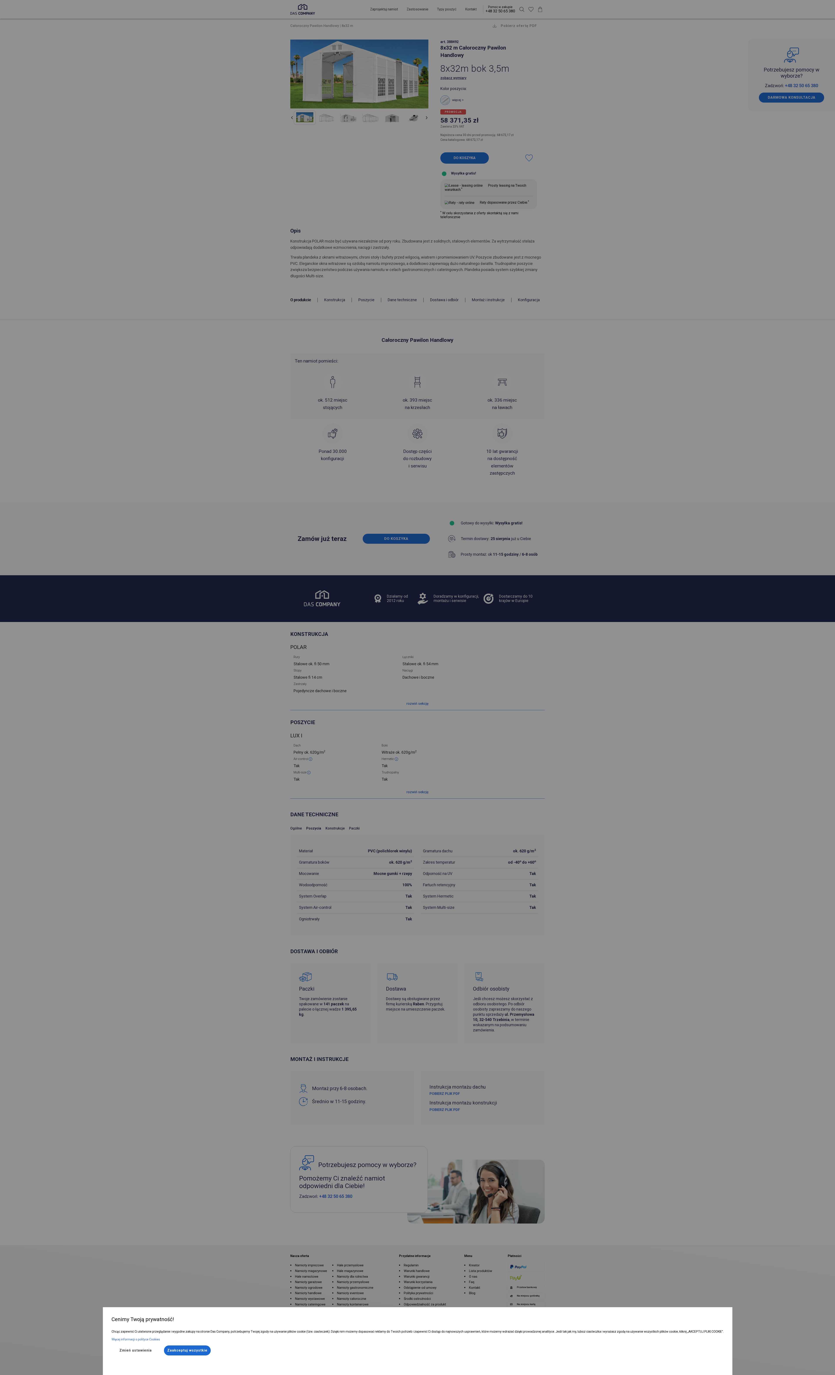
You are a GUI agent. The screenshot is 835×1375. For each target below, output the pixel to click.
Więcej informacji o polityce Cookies (136, 1339)
